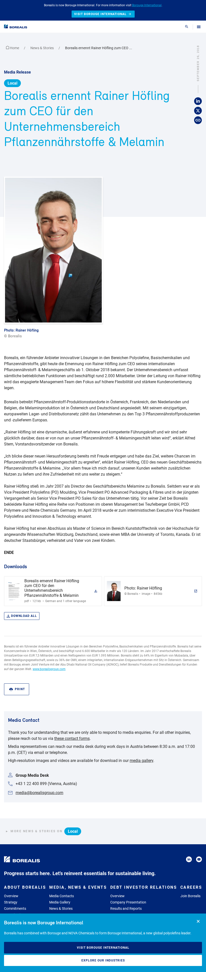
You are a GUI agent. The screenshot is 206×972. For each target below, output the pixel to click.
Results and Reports (126, 908)
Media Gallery (59, 902)
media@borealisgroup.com (39, 792)
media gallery (141, 760)
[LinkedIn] (189, 860)
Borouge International (147, 5)
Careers (191, 887)
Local (12, 83)
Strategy (10, 902)
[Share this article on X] (198, 111)
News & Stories (42, 48)
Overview (11, 896)
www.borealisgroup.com (49, 669)
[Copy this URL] (198, 120)
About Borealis (25, 887)
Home (14, 48)
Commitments (15, 908)
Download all (24, 616)
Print (20, 689)
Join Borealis (190, 896)
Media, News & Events (78, 887)
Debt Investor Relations (143, 887)
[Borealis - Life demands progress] (15, 26)
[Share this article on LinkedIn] (198, 101)
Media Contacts (61, 896)
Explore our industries (103, 960)
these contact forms (72, 738)
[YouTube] (199, 860)
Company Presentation (128, 902)
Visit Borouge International (103, 947)
